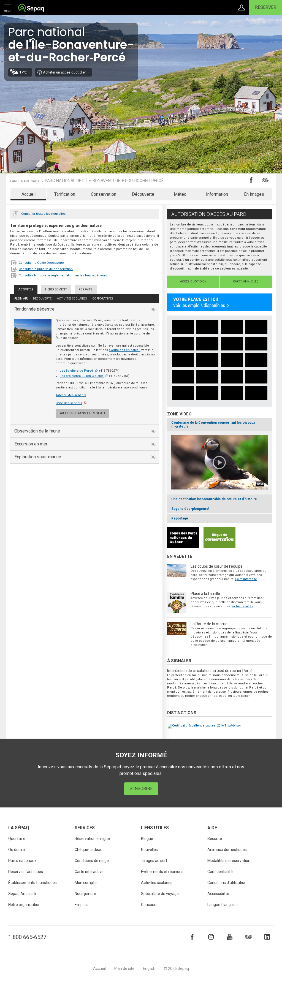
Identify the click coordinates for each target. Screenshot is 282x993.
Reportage (179, 518)
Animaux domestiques (227, 849)
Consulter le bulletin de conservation (46, 269)
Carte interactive (89, 871)
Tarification (64, 194)
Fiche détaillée (242, 606)
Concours (149, 904)
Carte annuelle (245, 281)
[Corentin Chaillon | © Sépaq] (256, 343)
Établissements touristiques (32, 882)
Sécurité (214, 838)
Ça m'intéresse (246, 579)
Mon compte (86, 882)
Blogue (147, 838)
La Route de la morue (209, 624)
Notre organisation (24, 904)
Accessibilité (218, 893)
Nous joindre (85, 893)
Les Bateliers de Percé (76, 370)
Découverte (143, 194)
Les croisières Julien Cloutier (81, 376)
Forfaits (86, 289)
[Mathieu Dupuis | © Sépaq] (183, 327)
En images (254, 194)
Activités (25, 289)
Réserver (265, 7)
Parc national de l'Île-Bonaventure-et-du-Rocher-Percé (104, 181)
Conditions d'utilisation (226, 882)
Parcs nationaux (24, 181)
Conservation (103, 194)
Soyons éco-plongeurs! (190, 509)
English (149, 968)
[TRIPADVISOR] (248, 936)
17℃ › (24, 72)
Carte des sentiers (69, 403)
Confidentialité (220, 871)
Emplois (81, 904)
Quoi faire (16, 838)
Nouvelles (15, 213)
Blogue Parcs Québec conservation (219, 537)
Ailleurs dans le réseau (82, 413)
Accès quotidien (193, 281)
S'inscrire (141, 788)
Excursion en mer (30, 444)
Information (217, 194)
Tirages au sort (154, 860)
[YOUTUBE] (229, 936)
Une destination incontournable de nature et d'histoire (214, 499)
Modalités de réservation (228, 860)
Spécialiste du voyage (160, 893)
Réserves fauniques (25, 871)
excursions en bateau (124, 350)
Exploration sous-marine (37, 456)
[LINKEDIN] (267, 936)
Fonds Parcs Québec (183, 537)
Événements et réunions (162, 871)
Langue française (222, 904)
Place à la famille (205, 593)
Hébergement (56, 289)
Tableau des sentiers (71, 395)
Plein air (21, 298)
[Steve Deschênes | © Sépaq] (207, 343)
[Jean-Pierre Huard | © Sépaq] (183, 343)
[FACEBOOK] (192, 936)
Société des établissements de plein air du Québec (31, 8)
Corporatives (102, 298)
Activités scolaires (72, 298)
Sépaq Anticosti (22, 893)
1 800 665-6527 (27, 937)
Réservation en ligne (92, 838)
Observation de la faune (37, 431)
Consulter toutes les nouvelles (43, 214)
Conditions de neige (92, 860)
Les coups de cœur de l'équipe (217, 566)
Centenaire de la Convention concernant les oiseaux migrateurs (213, 424)
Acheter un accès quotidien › (66, 72)
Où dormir (17, 849)
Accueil (28, 194)
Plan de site (124, 968)
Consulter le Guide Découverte (41, 263)
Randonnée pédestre (34, 309)
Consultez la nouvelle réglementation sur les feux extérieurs (63, 275)
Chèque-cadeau (88, 849)
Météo (180, 194)
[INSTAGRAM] (211, 936)
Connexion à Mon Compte (241, 7)
